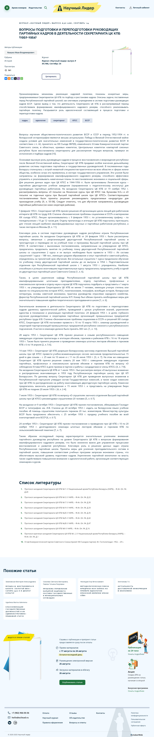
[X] (15, 78)
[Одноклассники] (9, 78)
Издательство (35, 8)
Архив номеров (19, 8)
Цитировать (51, 76)
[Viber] (18, 78)
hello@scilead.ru (20, 717)
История (8, 61)
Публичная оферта (138, 726)
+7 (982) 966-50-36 (20, 712)
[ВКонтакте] (6, 78)
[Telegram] (12, 78)
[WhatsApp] (21, 78)
